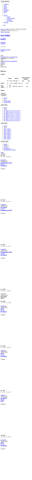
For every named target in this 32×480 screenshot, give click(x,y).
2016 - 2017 (7, 128)
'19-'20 (2, 307)
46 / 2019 (12, 116)
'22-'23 (2, 206)
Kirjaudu (6, 22)
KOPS (6, 147)
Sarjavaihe (6, 32)
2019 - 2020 (7, 133)
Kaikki (5, 98)
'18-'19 (2, 352)
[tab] (16, 162)
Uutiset (8, 17)
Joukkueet (6, 9)
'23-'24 (2, 161)
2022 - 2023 (7, 137)
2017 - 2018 (7, 130)
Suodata (3, 93)
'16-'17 (2, 441)
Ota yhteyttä (10, 21)
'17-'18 (2, 396)
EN (4, 25)
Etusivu (2, 29)
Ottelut (5, 7)
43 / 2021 (12, 113)
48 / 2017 (12, 119)
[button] (16, 162)
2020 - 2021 (7, 134)
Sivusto (5, 15)
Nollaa (2, 152)
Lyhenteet (9, 19)
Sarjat (5, 5)
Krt (6, 161)
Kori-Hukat (7, 148)
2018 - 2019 (7, 131)
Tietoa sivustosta (11, 18)
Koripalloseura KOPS (10, 149)
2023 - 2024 (7, 138)
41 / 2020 (12, 114)
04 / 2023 (12, 112)
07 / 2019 (12, 117)
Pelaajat (6, 11)
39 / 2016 (12, 120)
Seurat (5, 8)
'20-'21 (2, 295)
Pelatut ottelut (7, 100)
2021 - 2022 (7, 135)
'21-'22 (2, 250)
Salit (5, 12)
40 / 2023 (12, 110)
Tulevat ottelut (7, 102)
